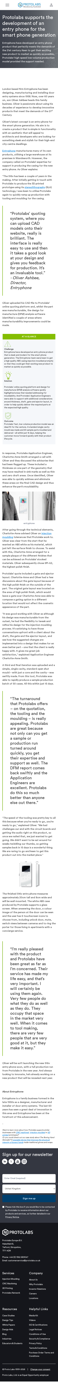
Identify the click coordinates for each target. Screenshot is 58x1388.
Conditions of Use (37, 1334)
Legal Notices (35, 1329)
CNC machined (22, 1132)
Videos (32, 1320)
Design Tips (7, 1320)
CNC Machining (9, 1284)
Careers (33, 1294)
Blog (4, 1334)
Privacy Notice (12, 1217)
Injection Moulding (10, 1279)
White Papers (8, 1325)
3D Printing (7, 1288)
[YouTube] (18, 1162)
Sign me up (29, 1198)
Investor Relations (37, 1289)
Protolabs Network (11, 1293)
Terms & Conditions (38, 1348)
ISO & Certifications (38, 1325)
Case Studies (8, 1316)
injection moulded (37, 1132)
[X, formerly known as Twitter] (12, 1162)
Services (8, 1273)
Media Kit (33, 1316)
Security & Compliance (39, 1339)
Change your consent (40, 1369)
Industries (6, 1339)
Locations (33, 1298)
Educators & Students (12, 1343)
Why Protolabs (36, 1284)
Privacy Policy (35, 1343)
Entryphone (8, 151)
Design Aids (7, 1329)
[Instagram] (25, 1162)
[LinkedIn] (5, 1162)
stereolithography (35, 187)
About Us (33, 1280)
